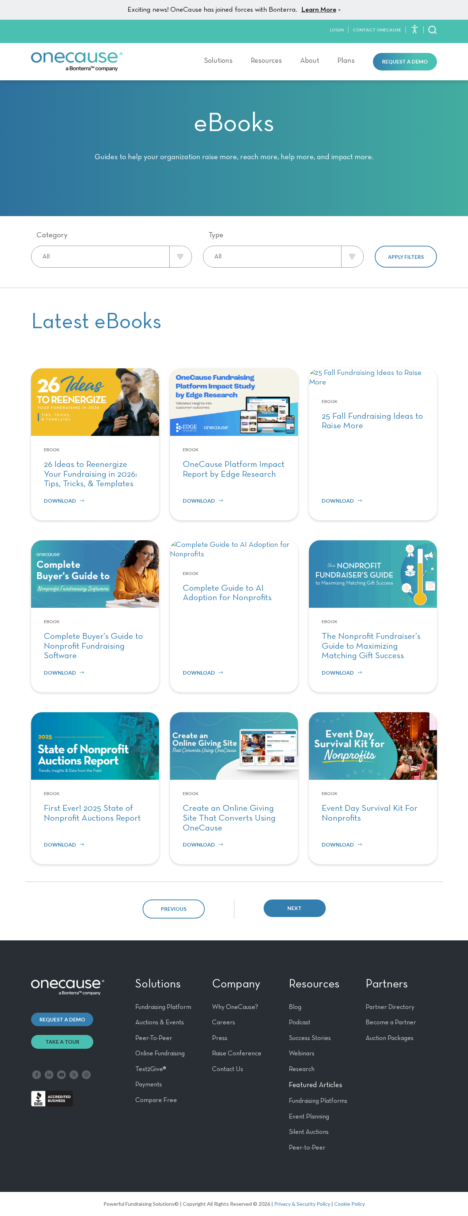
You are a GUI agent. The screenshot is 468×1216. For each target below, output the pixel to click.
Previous (173, 909)
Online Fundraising (160, 1053)
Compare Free (156, 1100)
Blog (295, 1007)
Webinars (301, 1053)
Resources (266, 60)
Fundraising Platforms (318, 1101)
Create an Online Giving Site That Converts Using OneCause (229, 818)
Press (219, 1038)
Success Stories (310, 1038)
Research (301, 1069)
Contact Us (227, 1069)
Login (337, 29)
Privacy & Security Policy (302, 1204)
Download (60, 501)
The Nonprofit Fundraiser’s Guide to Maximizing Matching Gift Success (371, 646)
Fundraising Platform (163, 1007)
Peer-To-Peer (153, 1038)
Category (52, 235)
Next (294, 908)
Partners (387, 984)
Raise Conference (236, 1053)
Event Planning (309, 1116)
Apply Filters (406, 257)
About (309, 60)
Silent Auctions (309, 1132)
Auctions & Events (159, 1022)
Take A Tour (62, 1042)
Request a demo (62, 1019)
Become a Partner (391, 1022)
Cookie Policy (349, 1204)
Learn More (318, 9)
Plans (346, 60)
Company (236, 984)
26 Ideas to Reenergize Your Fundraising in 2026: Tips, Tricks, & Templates (90, 474)
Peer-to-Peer (307, 1147)
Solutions (218, 60)
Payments (148, 1084)
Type (215, 235)
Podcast (299, 1022)
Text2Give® (150, 1069)
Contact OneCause (377, 29)
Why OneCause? (235, 1007)
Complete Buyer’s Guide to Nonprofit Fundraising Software (93, 646)
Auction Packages (390, 1038)
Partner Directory (390, 1007)
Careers (223, 1022)
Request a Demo (405, 61)
